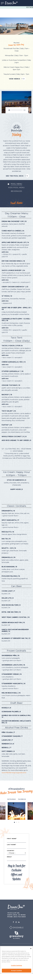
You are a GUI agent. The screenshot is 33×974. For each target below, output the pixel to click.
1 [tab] (14, 822)
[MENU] (2, 3)
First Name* (12, 838)
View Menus (14, 79)
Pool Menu (16, 184)
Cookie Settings (16, 965)
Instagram (11, 799)
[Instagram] (16, 922)
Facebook (22, 799)
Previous (6, 102)
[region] (16, 960)
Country (10, 850)
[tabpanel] (16, 811)
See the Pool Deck (15, 176)
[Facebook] (13, 922)
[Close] (31, 948)
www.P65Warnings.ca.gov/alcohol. (14, 773)
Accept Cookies (16, 970)
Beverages (16, 191)
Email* (9, 856)
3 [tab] (18, 822)
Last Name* (11, 844)
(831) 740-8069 (20, 916)
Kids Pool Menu (16, 188)
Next (27, 102)
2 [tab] (16, 822)
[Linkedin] (19, 922)
